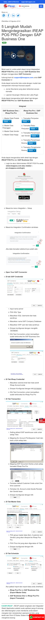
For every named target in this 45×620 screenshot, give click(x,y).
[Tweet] (18, 15)
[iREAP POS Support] (37, 617)
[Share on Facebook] (4, 15)
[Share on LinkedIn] (13, 15)
